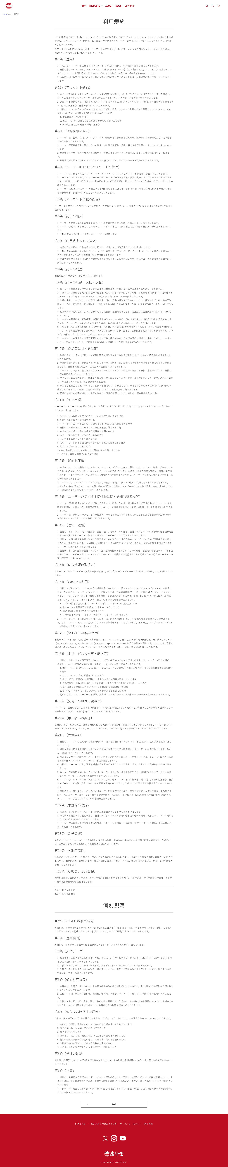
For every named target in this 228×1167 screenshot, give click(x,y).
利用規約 (148, 1124)
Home (6, 14)
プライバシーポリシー (122, 571)
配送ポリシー (85, 276)
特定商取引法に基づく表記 (104, 1124)
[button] (95, 6)
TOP (114, 1104)
